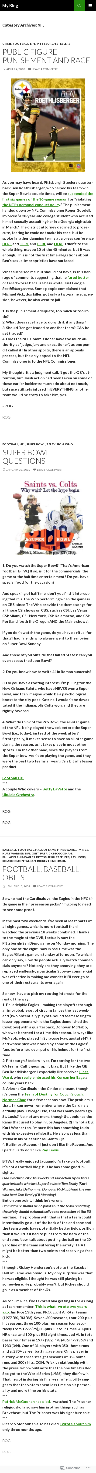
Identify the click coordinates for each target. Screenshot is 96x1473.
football (21, 43)
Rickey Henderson (51, 861)
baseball (9, 849)
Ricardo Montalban (19, 861)
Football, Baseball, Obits (41, 873)
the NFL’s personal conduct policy (31, 204)
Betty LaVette (54, 789)
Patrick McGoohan (56, 853)
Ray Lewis (78, 857)
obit (35, 853)
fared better (78, 277)
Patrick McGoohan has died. (26, 1401)
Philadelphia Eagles (18, 857)
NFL (33, 43)
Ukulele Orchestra (18, 794)
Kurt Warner (13, 853)
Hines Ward (66, 849)
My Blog (10, 5)
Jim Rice (82, 849)
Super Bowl (35, 444)
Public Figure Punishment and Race (46, 56)
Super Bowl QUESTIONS (26, 456)
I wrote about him (75, 1424)
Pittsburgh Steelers (53, 43)
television (55, 444)
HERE (7, 244)
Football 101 (13, 778)
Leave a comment (45, 69)
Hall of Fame (45, 849)
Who (69, 444)
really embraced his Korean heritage (53, 1077)
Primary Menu (90, 5)
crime (7, 43)
